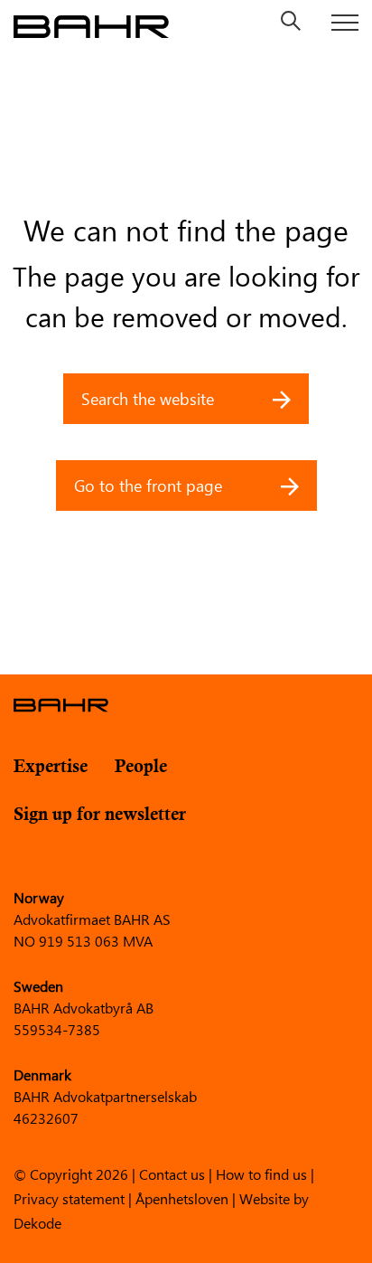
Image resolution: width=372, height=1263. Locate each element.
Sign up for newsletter (100, 815)
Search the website (150, 399)
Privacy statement (69, 1197)
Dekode (37, 1221)
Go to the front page (150, 485)
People (141, 767)
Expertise (51, 767)
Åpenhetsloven (181, 1197)
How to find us (261, 1173)
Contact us (172, 1173)
